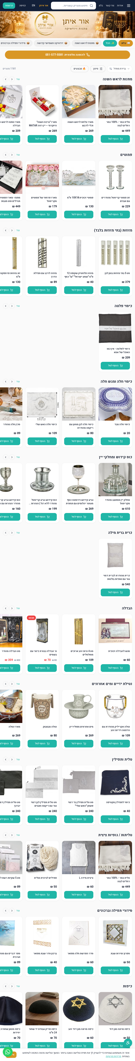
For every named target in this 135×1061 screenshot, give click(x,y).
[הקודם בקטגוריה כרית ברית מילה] (12, 533)
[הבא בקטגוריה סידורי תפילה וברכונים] (5, 911)
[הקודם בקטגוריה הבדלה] (12, 608)
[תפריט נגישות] (128, 1043)
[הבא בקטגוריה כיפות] (5, 986)
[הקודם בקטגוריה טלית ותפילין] (12, 759)
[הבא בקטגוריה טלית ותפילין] (5, 759)
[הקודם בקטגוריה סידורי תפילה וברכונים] (12, 911)
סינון (95, 69)
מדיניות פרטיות (113, 1056)
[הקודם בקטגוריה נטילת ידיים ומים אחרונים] (12, 684)
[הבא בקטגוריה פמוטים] (5, 155)
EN (33, 5)
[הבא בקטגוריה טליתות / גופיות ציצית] (5, 835)
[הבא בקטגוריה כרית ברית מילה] (5, 533)
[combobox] (119, 68)
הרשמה (9, 5)
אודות (120, 5)
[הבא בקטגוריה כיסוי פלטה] (5, 306)
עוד (18, 79)
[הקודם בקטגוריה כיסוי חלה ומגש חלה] (12, 381)
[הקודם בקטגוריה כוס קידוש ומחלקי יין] (12, 457)
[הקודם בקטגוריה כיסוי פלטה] (12, 306)
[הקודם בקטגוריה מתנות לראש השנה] (12, 79)
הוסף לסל (113, 139)
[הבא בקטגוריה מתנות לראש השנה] (5, 79)
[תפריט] (128, 5)
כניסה (22, 5)
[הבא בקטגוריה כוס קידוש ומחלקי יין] (5, 457)
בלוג (101, 5)
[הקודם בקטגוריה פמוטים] (12, 155)
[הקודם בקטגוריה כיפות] (12, 986)
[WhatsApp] (8, 1052)
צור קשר (110, 5)
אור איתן (43, 5)
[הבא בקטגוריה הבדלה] (5, 608)
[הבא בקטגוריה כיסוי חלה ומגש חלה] (5, 381)
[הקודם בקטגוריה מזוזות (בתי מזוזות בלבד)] (12, 230)
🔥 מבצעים (80, 69)
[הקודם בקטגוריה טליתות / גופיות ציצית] (12, 835)
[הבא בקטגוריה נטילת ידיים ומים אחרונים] (5, 684)
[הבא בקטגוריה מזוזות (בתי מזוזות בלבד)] (5, 230)
